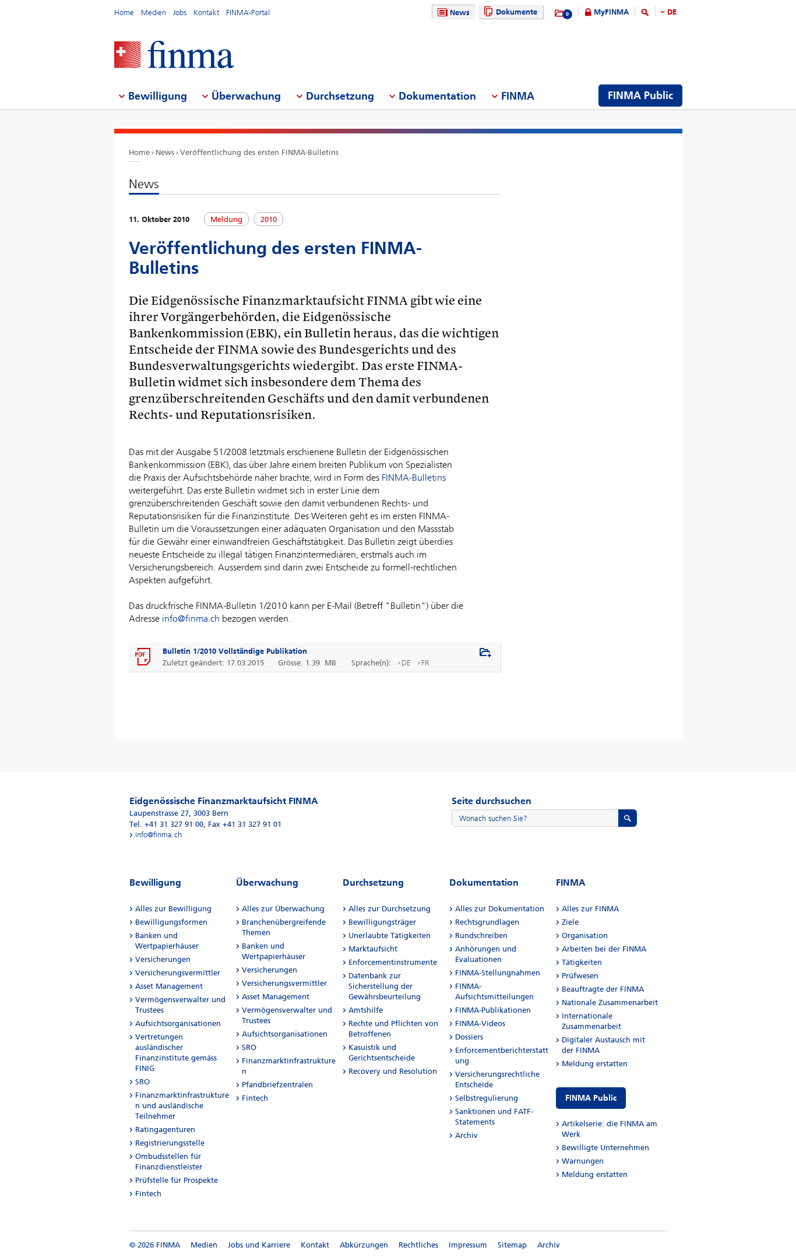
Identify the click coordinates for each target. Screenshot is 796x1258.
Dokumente (516, 12)
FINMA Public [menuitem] (640, 95)
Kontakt (206, 12)
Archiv (466, 1135)
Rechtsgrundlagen (487, 922)
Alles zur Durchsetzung (389, 908)
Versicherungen (163, 959)
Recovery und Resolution (392, 1071)
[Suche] (645, 14)
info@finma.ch (191, 618)
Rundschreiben (481, 935)
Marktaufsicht (372, 949)
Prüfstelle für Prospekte (176, 1180)
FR (425, 662)
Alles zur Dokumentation (499, 908)
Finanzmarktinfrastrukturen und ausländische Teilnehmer (182, 1105)
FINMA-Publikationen (493, 1010)
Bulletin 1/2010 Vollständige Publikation (235, 651)
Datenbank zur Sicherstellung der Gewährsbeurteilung (384, 986)
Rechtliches (418, 1245)
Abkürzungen (364, 1245)
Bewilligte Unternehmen (605, 1147)
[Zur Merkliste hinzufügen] (485, 653)
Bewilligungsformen (171, 922)
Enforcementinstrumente (392, 962)
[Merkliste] (559, 13)
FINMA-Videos (480, 1023)
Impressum (468, 1245)
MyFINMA (611, 12)
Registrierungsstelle (170, 1143)
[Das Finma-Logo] (174, 56)
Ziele (570, 922)
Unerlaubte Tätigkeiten (389, 935)
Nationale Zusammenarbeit (610, 1002)
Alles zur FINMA (590, 908)
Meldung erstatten (595, 1063)
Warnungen (583, 1161)
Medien (153, 12)
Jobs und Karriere (259, 1245)
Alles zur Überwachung (283, 908)
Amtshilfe (365, 1010)
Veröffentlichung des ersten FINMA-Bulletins (259, 152)
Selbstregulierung (486, 1098)
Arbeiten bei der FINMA (604, 949)
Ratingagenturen (165, 1129)
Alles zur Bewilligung (173, 908)
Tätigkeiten (582, 962)
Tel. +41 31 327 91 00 (166, 824)
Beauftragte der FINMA (603, 989)
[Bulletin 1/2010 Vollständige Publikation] (143, 657)
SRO (142, 1081)
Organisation (585, 935)
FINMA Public (591, 1098)
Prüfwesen (580, 975)
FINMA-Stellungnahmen (497, 972)
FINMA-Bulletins (414, 477)
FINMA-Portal (248, 12)
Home (124, 12)
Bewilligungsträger (382, 922)
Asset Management (169, 986)
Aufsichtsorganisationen (178, 1023)
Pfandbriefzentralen (277, 1084)
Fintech (148, 1193)
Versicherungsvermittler (177, 972)
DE (672, 12)
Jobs (179, 12)
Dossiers (469, 1037)
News (460, 12)
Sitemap (512, 1245)
